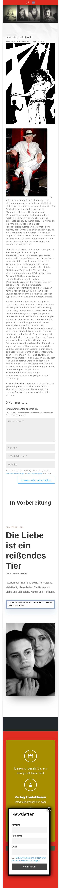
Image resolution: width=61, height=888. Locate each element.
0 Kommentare (38, 41)
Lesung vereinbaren (30, 768)
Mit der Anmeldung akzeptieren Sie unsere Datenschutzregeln (29, 859)
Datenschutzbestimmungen (15, 473)
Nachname (17, 835)
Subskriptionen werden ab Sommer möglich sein (30, 604)
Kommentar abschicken (36, 480)
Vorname (16, 824)
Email (14, 846)
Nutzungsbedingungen (35, 473)
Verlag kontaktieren (30, 797)
